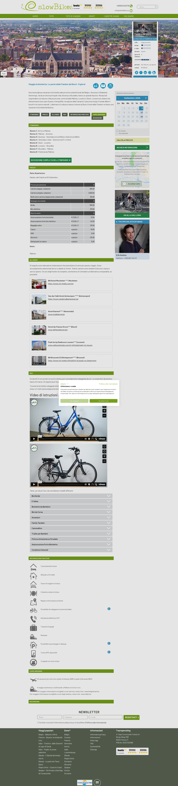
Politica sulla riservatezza (108, 384)
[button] (65, 383)
